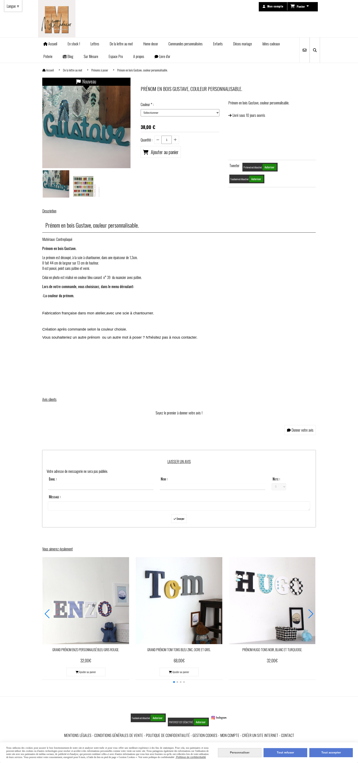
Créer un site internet (260, 735)
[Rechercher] (315, 50)
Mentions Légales (77, 735)
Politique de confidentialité (168, 735)
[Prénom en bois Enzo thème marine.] (85, 600)
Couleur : (147, 104)
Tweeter (234, 165)
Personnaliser (239, 752)
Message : (54, 496)
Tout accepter (331, 752)
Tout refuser (285, 752)
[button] (174, 682)
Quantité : (146, 139)
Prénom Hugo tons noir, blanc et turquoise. (272, 649)
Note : (276, 479)
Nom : (164, 479)
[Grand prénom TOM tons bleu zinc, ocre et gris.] (179, 600)
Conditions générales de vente (118, 735)
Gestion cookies (205, 735)
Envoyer (180, 519)
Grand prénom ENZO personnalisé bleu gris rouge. (85, 649)
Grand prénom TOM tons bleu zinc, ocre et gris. (179, 649)
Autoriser (270, 167)
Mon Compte (229, 735)
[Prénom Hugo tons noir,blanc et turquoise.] (272, 600)
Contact (287, 735)
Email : (53, 479)
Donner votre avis (302, 430)
